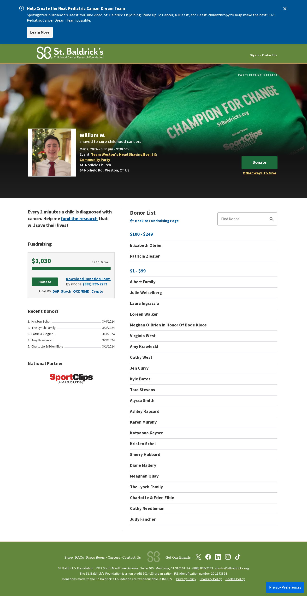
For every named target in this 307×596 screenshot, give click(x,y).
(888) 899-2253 (95, 284)
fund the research (79, 218)
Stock (66, 291)
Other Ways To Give (259, 173)
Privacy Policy (186, 579)
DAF (56, 291)
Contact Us (269, 55)
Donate (259, 162)
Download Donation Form (88, 279)
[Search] (271, 220)
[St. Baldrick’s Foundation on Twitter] (198, 558)
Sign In (254, 55)
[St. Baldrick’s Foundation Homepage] (70, 54)
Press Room (96, 557)
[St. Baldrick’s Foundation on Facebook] (208, 558)
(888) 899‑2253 (202, 568)
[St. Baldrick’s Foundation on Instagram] (228, 558)
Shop (69, 557)
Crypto (97, 291)
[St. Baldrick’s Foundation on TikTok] (238, 558)
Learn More (39, 32)
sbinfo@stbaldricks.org (232, 568)
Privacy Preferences (285, 587)
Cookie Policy (235, 579)
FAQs (79, 557)
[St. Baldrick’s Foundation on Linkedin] (218, 558)
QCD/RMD (81, 291)
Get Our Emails (178, 557)
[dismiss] (285, 9)
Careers (114, 557)
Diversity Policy (211, 579)
